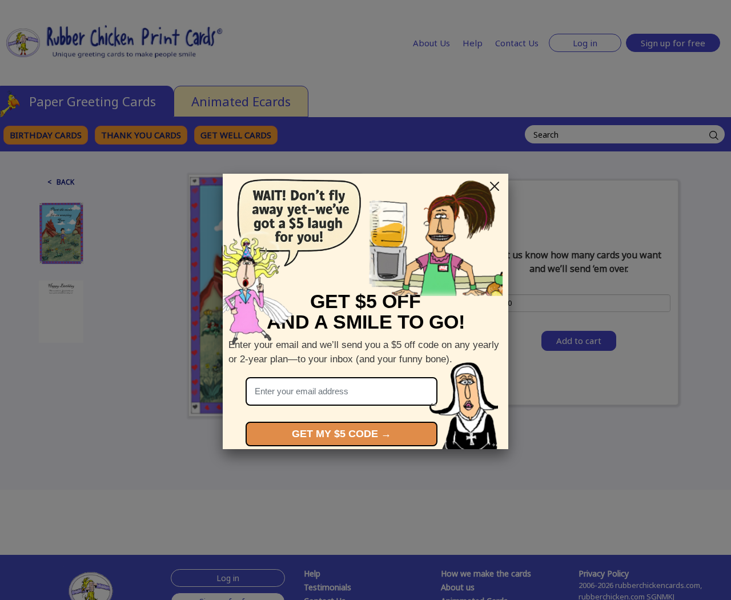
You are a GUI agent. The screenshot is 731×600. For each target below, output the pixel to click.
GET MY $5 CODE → (341, 433)
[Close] (494, 186)
